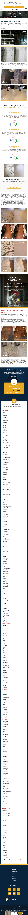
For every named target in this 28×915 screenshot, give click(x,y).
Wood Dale (5, 685)
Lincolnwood (5, 516)
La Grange (5, 504)
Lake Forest (5, 764)
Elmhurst (4, 643)
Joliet (4, 835)
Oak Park (5, 549)
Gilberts (4, 706)
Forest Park (5, 465)
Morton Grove (6, 533)
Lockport (4, 837)
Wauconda (5, 801)
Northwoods (5, 662)
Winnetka (5, 618)
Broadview (5, 430)
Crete (4, 450)
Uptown (4, 606)
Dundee (4, 699)
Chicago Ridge (6, 440)
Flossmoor (5, 464)
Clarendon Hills (6, 638)
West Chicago (5, 677)
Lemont (4, 512)
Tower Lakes (5, 795)
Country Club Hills (6, 445)
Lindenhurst (5, 773)
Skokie (4, 588)
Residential (14, 871)
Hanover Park (5, 479)
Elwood (4, 830)
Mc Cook (5, 526)
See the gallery (14, 187)
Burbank (4, 434)
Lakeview (5, 509)
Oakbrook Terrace (6, 667)
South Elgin (5, 716)
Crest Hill (5, 827)
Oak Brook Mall (6, 665)
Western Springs (6, 610)
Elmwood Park (6, 459)
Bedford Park (5, 420)
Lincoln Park (5, 514)
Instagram (9, 889)
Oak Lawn (5, 548)
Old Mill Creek (6, 783)
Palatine (4, 556)
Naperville (5, 660)
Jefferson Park (5, 497)
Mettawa (4, 776)
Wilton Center (5, 857)
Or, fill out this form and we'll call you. (14, 392)
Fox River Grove (6, 813)
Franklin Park (5, 469)
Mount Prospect (6, 534)
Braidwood (5, 823)
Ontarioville (5, 668)
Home (14, 869)
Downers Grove (6, 642)
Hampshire (5, 707)
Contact (14, 880)
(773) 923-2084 (13, 9)
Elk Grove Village (6, 457)
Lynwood (5, 517)
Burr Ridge (5, 635)
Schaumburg (5, 585)
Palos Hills (5, 559)
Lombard (4, 657)
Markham (5, 521)
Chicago (4, 437)
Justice (4, 499)
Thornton (4, 603)
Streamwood (5, 596)
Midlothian (5, 531)
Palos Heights (5, 558)
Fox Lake (5, 736)
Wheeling (5, 611)
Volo (4, 798)
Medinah (4, 658)
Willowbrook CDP (6, 682)
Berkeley (4, 424)
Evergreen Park (6, 462)
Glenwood (5, 474)
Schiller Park (5, 586)
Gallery (14, 876)
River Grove (5, 573)
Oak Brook (5, 663)
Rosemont (5, 581)
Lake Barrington (6, 761)
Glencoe (4, 470)
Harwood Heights (6, 482)
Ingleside (4, 754)
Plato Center (5, 712)
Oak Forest (5, 546)
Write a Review (1, 9)
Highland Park (6, 749)
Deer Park (5, 452)
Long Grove (5, 774)
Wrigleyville (5, 621)
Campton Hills (6, 695)
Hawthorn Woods (6, 748)
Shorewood (5, 852)
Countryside (5, 447)
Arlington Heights (6, 413)
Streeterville (5, 598)
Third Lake (5, 793)
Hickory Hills (5, 484)
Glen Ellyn (5, 647)
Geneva (4, 704)
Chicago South (6, 442)
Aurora (4, 627)
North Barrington (6, 779)
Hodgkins (5, 487)
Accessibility (7, 907)
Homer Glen (5, 833)
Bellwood (5, 422)
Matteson (4, 522)
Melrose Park (5, 527)
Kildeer (4, 502)
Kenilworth (5, 501)
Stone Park (5, 595)
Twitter (18, 889)
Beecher (4, 820)
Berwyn (4, 425)
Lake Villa (5, 766)
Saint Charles (5, 714)
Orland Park (5, 554)
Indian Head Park (6, 494)
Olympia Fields (6, 551)
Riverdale (5, 574)
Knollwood (5, 759)
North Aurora (5, 711)
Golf (3, 477)
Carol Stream (5, 637)
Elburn (4, 700)
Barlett (4, 628)
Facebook (14, 889)
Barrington (5, 417)
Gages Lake (5, 738)
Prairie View (5, 786)
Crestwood (5, 449)
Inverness (5, 496)
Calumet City (5, 435)
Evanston (4, 460)
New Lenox (5, 845)
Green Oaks (5, 743)
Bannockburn (5, 724)
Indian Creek (5, 753)
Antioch (4, 722)
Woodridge (5, 687)
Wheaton (4, 680)
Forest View (5, 467)
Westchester (5, 608)
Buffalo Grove (6, 727)
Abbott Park (5, 721)
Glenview (5, 472)
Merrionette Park (6, 529)
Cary (4, 811)
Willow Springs (6, 615)
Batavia (4, 630)
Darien (4, 640)
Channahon (5, 825)
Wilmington (5, 855)
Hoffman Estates (6, 489)
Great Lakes (5, 741)
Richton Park (5, 569)
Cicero (4, 444)
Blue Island (5, 427)
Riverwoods (5, 788)
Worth (4, 620)
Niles (4, 536)
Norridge (4, 538)
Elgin (4, 702)
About (14, 878)
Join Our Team (14, 885)
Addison (4, 625)
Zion (4, 806)
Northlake (5, 544)
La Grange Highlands (7, 506)
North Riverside (6, 539)
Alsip (4, 412)
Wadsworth (5, 800)
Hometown (5, 491)
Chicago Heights (6, 439)
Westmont (5, 679)
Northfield (5, 543)
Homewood (5, 492)
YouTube (9, 893)
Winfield (4, 684)
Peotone (4, 847)
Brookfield (5, 432)
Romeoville (5, 850)
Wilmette (4, 616)
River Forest (5, 571)
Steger (4, 591)
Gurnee (4, 744)
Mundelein (5, 778)
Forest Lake (5, 732)
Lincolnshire (5, 771)
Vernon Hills (5, 796)
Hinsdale (4, 650)
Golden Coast (5, 475)
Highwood (5, 751)
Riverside (5, 576)
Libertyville (5, 769)
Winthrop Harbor (6, 805)
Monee (4, 842)
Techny (4, 601)
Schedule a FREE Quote (14, 6)
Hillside (4, 486)
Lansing (4, 511)
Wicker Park (5, 613)
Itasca (4, 652)
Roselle (4, 670)
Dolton (4, 455)
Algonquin (5, 810)
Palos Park (5, 561)
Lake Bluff (5, 763)
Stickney (4, 593)
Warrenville (5, 674)
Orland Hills (5, 553)
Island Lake (5, 756)
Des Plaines (5, 454)
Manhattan (5, 838)
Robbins (4, 578)
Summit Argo (5, 600)
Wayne (4, 675)
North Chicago (6, 781)
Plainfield (5, 848)
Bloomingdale (5, 633)
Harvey (4, 481)
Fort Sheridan (5, 734)
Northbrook (5, 541)
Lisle (4, 655)
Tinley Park (5, 605)
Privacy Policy (14, 907)
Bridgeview (5, 429)
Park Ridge (5, 564)
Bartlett (4, 418)
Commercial (14, 873)
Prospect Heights (6, 568)
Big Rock (5, 694)
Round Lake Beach (7, 791)
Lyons (4, 519)
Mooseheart (5, 709)
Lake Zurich (5, 768)
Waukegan (5, 803)
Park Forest (5, 563)
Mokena (4, 840)
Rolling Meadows (6, 579)
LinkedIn (14, 893)
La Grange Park (6, 507)
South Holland (6, 590)
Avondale (5, 415)
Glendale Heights (6, 648)
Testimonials (14, 883)
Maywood (5, 524)
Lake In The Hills (6, 815)
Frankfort (4, 832)
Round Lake (5, 790)
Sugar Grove (5, 717)
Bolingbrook (5, 822)
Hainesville (5, 746)
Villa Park (5, 672)
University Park (6, 853)
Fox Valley (5, 645)
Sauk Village (5, 583)
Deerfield (4, 731)
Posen (4, 566)
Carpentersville (6, 697)
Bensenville (5, 632)
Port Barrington (6, 784)
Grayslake (5, 739)
